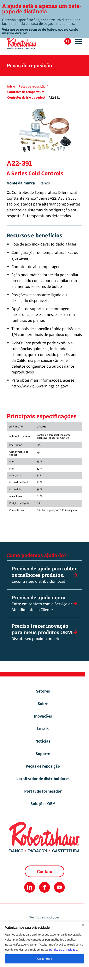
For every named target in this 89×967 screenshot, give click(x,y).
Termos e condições (44, 917)
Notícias (42, 741)
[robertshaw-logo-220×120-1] (37, 43)
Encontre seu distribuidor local (44, 574)
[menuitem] (67, 41)
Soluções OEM (42, 804)
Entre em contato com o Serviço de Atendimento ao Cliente (42, 603)
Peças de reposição (43, 766)
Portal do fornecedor (43, 791)
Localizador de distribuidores (43, 779)
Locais (43, 729)
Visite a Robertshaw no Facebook (44, 887)
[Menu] (76, 41)
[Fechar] (84, 924)
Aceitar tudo (44, 959)
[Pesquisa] (67, 41)
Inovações (43, 716)
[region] (44, 944)
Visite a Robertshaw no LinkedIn (29, 887)
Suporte (43, 754)
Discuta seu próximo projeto (42, 632)
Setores (43, 691)
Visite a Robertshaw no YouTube (59, 887)
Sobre (43, 704)
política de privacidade (63, 950)
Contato (44, 871)
